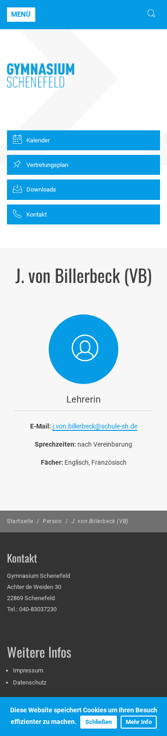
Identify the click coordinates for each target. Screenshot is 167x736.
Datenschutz (29, 682)
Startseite (20, 521)
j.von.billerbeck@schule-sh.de (94, 426)
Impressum (28, 670)
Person (52, 521)
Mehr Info (139, 721)
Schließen (98, 721)
